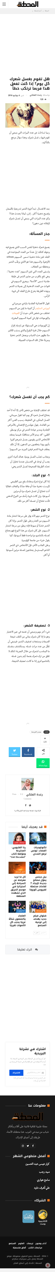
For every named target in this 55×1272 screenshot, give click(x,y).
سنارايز (15, 1259)
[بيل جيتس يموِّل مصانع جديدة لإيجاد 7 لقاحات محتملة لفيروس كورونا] (37, 868)
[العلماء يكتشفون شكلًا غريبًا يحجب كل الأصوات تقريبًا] (17, 907)
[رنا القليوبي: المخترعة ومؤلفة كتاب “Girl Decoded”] (17, 838)
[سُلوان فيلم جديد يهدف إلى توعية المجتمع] (37, 907)
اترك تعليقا (25, 949)
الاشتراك (16, 1072)
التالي (36, 933)
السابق (42, 933)
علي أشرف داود (42, 1188)
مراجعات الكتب (19, 842)
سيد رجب (44, 1172)
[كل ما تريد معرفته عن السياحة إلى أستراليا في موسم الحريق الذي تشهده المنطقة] (17, 868)
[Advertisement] (27, 44)
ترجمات (30, 1243)
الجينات (16, 313)
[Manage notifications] (47, 1265)
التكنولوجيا (41, 842)
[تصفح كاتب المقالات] (27, 784)
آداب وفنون (40, 1243)
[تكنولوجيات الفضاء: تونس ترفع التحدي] (37, 838)
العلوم (21, 1243)
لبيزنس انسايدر (42, 308)
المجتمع (12, 1243)
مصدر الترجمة (36, 732)
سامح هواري (43, 1180)
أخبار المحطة (40, 872)
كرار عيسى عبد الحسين (38, 1164)
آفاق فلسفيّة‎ (19, 1248)
